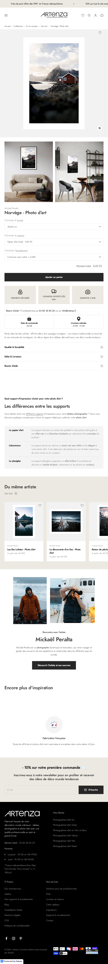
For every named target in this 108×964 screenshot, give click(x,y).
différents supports (34, 413)
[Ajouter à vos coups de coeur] (100, 32)
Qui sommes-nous (12, 888)
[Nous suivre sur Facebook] (6, 938)
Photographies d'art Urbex (65, 825)
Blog (6, 904)
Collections (18, 26)
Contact (49, 920)
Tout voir (44, 26)
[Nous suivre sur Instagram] (13, 938)
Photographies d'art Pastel (65, 846)
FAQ (48, 894)
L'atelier (7, 894)
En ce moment (32, 26)
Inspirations (51, 910)
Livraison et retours (55, 899)
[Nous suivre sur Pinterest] (21, 938)
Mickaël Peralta (11, 208)
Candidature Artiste (13, 910)
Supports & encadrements (58, 915)
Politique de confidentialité (16, 925)
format (20, 220)
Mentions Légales (12, 915)
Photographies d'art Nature (65, 835)
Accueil (7, 26)
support (20, 235)
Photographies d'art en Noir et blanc (70, 830)
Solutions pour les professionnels (61, 888)
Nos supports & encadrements (18, 899)
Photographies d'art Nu (63, 819)
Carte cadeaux (52, 904)
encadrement (22, 250)
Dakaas (19, 961)
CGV (6, 920)
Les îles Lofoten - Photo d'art (21, 549)
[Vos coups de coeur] (83, 15)
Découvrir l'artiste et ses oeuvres (54, 665)
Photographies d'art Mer (64, 840)
